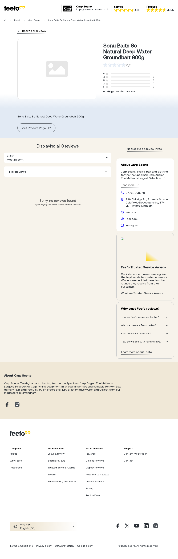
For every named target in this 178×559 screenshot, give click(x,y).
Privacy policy (44, 545)
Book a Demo (93, 495)
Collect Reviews (95, 460)
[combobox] (57, 158)
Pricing (89, 488)
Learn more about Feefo (136, 351)
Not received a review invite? (145, 148)
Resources (16, 467)
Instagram (132, 225)
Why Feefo (16, 460)
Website (131, 212)
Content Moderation (135, 453)
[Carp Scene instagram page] (17, 405)
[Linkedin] (146, 526)
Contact (128, 460)
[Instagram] (155, 526)
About (13, 453)
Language (25, 524)
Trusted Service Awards (61, 467)
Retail (17, 20)
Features (90, 453)
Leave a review (56, 453)
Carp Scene (34, 20)
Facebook (132, 218)
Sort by (10, 156)
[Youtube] (136, 526)
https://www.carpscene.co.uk (92, 9)
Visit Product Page (34, 127)
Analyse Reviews (95, 481)
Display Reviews (95, 467)
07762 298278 (135, 192)
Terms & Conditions (21, 545)
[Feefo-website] (14, 8)
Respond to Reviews (97, 474)
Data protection (64, 545)
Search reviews (56, 460)
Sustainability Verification (62, 481)
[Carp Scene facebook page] (6, 405)
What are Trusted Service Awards (142, 293)
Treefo (52, 474)
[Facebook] (117, 526)
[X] (127, 526)
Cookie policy (85, 545)
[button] (57, 158)
